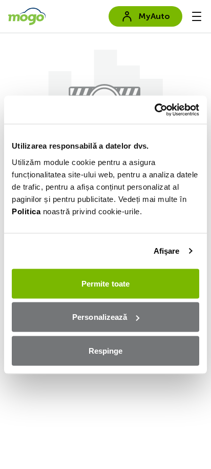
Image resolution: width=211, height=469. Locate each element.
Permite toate (105, 283)
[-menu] (197, 16)
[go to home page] (27, 16)
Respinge (106, 350)
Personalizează (99, 317)
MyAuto (154, 16)
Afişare (167, 251)
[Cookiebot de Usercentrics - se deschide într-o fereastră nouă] (154, 109)
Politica (26, 211)
